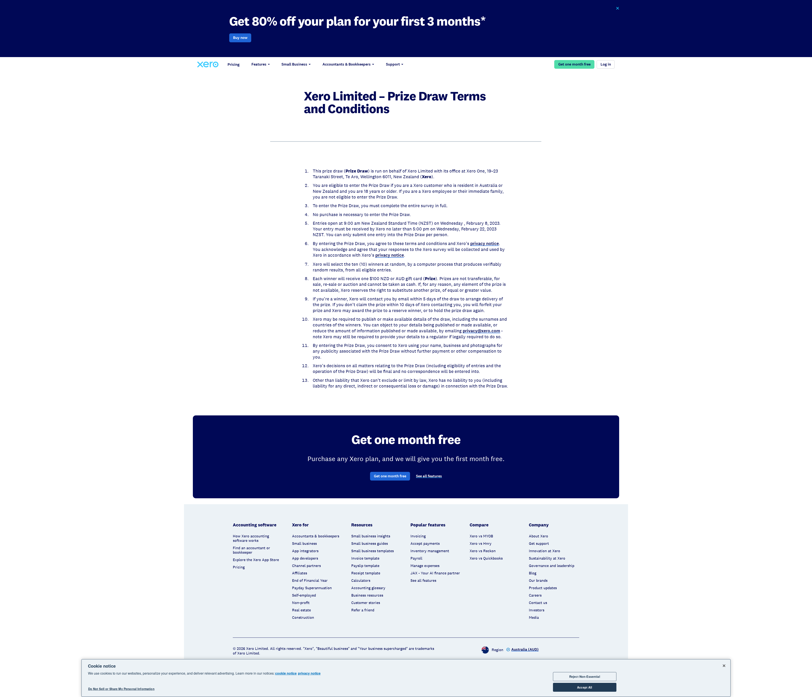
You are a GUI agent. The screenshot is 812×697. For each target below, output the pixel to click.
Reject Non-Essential (584, 676)
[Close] (724, 665)
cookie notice (286, 673)
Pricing (234, 64)
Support (393, 64)
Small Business (294, 64)
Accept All (584, 687)
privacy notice (309, 673)
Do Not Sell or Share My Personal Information (121, 689)
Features (258, 64)
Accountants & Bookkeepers (346, 64)
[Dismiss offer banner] (617, 8)
